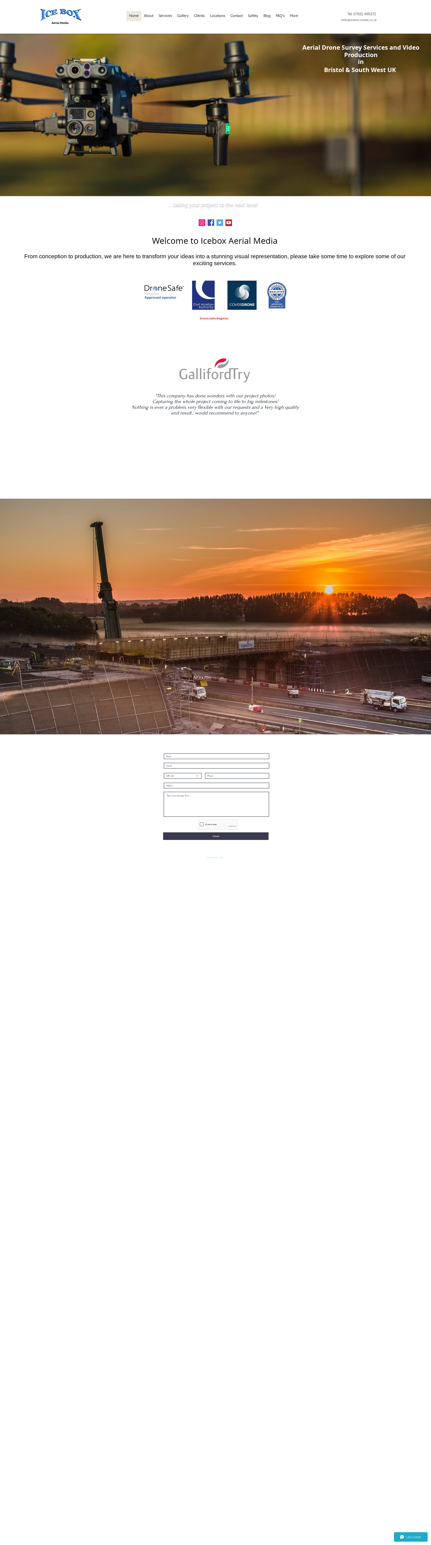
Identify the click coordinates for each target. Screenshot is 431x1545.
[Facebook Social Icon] (211, 222)
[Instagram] (202, 222)
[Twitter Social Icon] (220, 222)
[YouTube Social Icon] (228, 222)
